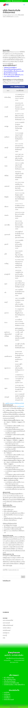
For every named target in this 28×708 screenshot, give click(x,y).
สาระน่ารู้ (5, 635)
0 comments (15, 16)
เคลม (4, 638)
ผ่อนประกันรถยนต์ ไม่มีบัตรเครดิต (11, 683)
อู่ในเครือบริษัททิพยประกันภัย (10, 73)
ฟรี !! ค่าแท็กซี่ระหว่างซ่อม (10, 679)
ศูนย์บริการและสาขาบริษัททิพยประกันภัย (15, 403)
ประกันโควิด (6, 692)
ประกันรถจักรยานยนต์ (9, 699)
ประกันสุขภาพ (6, 633)
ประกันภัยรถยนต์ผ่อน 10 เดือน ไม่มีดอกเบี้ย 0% (14, 684)
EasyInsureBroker (7, 15)
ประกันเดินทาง (7, 698)
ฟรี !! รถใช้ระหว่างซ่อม (9, 677)
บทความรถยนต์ (6, 623)
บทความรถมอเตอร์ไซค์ (8, 620)
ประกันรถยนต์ (21, 406)
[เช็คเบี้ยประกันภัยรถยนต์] (14, 608)
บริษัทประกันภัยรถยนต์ (8, 625)
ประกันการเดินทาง (7, 628)
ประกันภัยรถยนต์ (9, 16)
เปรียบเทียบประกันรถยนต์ (9, 681)
